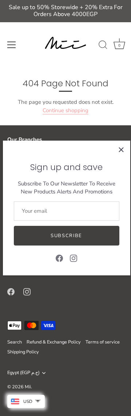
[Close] (121, 150)
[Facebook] (59, 257)
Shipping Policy (23, 352)
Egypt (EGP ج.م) (23, 373)
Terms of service (103, 342)
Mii (28, 387)
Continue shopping (65, 110)
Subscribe (66, 235)
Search (14, 342)
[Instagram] (73, 257)
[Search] (103, 46)
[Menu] (12, 45)
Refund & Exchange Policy (54, 342)
